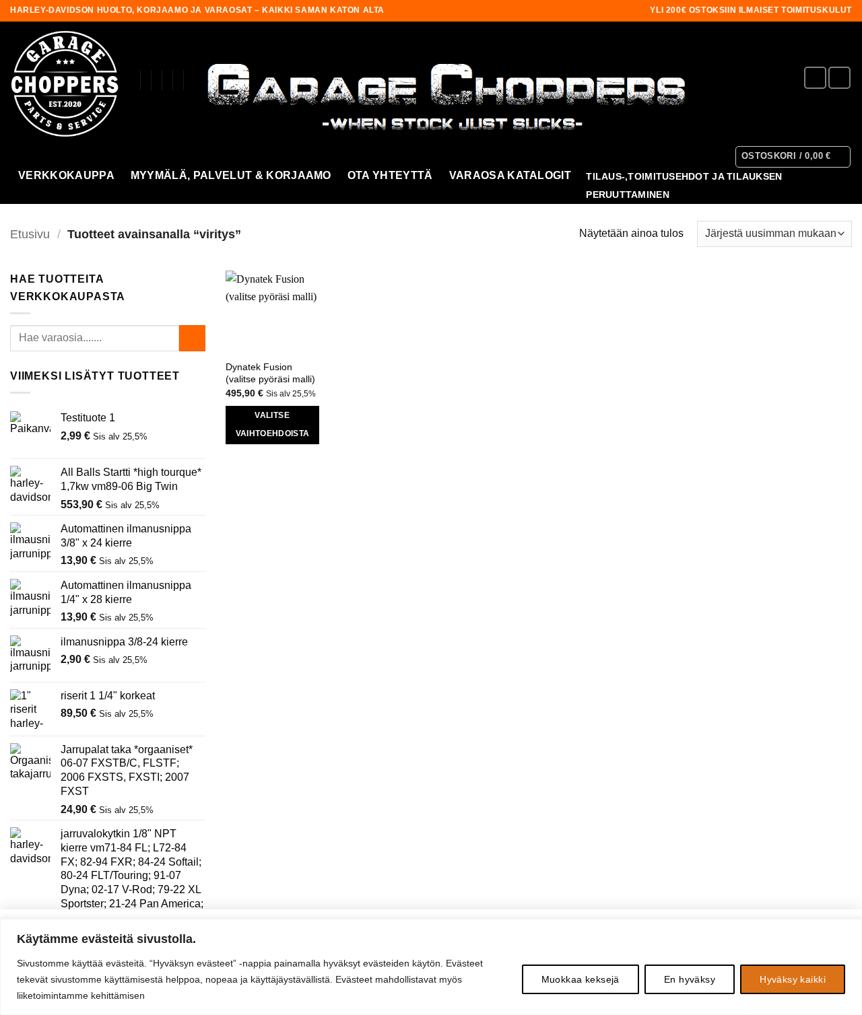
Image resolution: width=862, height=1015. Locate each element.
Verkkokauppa (66, 175)
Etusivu (30, 234)
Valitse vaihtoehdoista (273, 424)
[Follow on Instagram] (839, 78)
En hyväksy (689, 979)
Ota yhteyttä (390, 175)
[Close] (848, 930)
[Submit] (192, 338)
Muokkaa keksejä (580, 979)
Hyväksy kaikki (793, 979)
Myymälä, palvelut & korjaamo (231, 175)
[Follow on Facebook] (815, 78)
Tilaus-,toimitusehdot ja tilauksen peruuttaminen (684, 186)
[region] (431, 967)
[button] (793, 157)
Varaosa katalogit (510, 175)
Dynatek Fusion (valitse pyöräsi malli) (270, 373)
